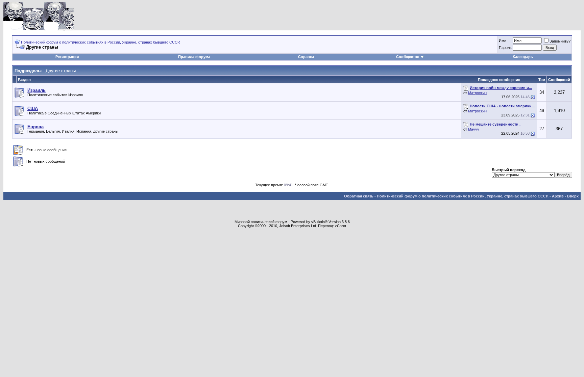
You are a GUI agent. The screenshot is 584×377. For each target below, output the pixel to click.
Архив (558, 196)
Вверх (573, 196)
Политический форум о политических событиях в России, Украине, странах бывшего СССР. (100, 42)
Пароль (505, 48)
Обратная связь (358, 196)
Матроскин (477, 93)
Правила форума (194, 57)
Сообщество (407, 57)
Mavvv (473, 129)
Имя (502, 40)
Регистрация (67, 57)
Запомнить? (560, 41)
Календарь (523, 57)
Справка (306, 57)
